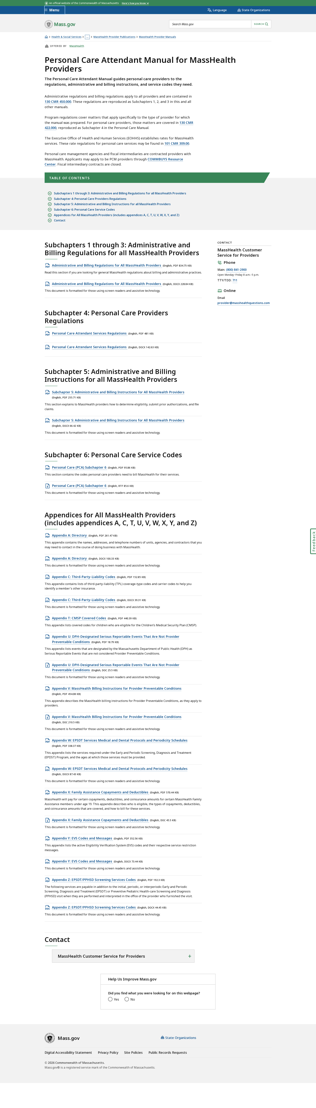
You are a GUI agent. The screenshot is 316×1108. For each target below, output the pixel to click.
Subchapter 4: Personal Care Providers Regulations (90, 199)
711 (234, 280)
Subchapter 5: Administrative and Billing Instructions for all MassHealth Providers (112, 204)
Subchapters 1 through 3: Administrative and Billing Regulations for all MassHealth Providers (120, 193)
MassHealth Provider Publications (114, 37)
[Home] (46, 36)
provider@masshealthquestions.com (243, 303)
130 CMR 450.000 (58, 101)
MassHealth (76, 46)
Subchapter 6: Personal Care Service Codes (84, 210)
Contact (59, 220)
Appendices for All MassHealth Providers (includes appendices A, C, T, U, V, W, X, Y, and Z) (116, 215)
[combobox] (220, 24)
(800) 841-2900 (236, 270)
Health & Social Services (66, 37)
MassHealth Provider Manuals (157, 37)
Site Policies (133, 1052)
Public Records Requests (167, 1052)
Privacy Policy (108, 1052)
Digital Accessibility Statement (68, 1052)
